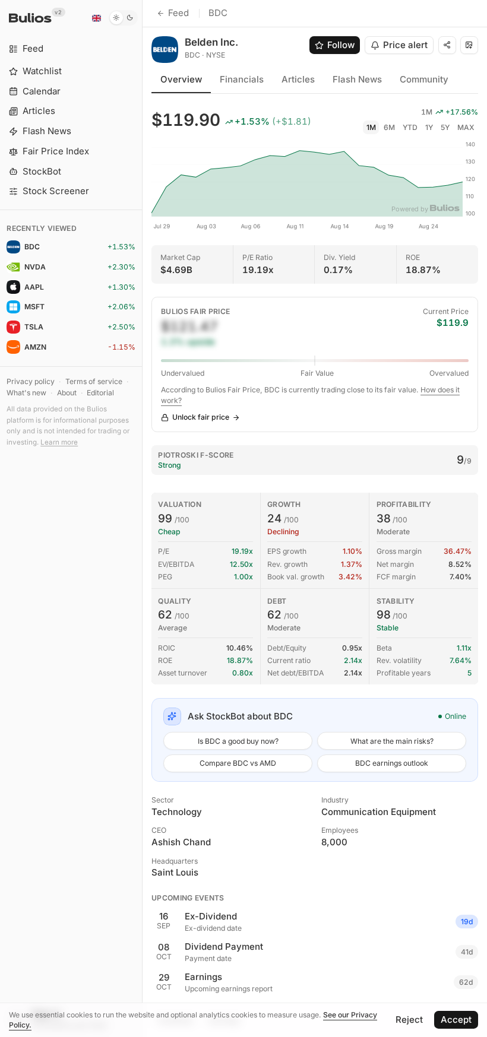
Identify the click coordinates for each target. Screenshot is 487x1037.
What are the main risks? (392, 741)
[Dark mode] (123, 18)
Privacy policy (31, 381)
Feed (178, 12)
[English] (96, 18)
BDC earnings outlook (391, 763)
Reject (409, 1019)
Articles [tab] (298, 79)
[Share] (447, 45)
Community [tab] (424, 79)
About (67, 392)
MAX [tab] (466, 127)
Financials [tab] (242, 79)
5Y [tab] (445, 127)
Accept (456, 1019)
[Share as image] (469, 45)
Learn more (59, 442)
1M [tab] (371, 127)
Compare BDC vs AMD (238, 763)
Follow (341, 44)
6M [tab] (389, 127)
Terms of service (93, 381)
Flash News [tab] (357, 79)
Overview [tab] (181, 79)
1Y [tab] (429, 127)
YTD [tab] (410, 127)
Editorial (100, 392)
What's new (26, 392)
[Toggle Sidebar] (142, 518)
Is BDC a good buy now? (238, 741)
